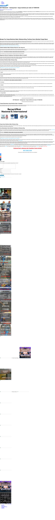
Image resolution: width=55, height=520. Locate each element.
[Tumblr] (27, 159)
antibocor (22, 146)
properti (6, 146)
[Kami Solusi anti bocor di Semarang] (5, 335)
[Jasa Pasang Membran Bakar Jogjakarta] (5, 301)
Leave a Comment (9, 9)
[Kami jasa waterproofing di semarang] (5, 312)
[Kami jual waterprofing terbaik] (5, 177)
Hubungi (38, 146)
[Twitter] (27, 155)
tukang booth (1, 9)
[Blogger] (27, 156)
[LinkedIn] (27, 158)
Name (1, 169)
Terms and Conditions (4, 506)
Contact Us (2, 3)
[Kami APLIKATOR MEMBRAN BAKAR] (5, 278)
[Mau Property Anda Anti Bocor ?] (5, 336)
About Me (2, 2)
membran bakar (20, 140)
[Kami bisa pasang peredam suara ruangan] (5, 380)
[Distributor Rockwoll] (5, 379)
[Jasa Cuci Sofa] (23, 391)
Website (1, 172)
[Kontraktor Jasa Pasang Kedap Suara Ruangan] (5, 503)
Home (2, 1)
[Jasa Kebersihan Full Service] (5, 436)
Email (1, 171)
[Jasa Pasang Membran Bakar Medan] (5, 233)
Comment (1, 168)
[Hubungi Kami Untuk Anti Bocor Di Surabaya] (5, 234)
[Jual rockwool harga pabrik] (5, 391)
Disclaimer (2, 507)
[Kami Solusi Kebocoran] (5, 267)
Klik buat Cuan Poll (2, 176)
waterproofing (53, 129)
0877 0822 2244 (27, 150)
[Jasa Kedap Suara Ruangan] (5, 447)
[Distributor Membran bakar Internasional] (5, 199)
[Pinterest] (27, 157)
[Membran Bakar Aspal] (5, 210)
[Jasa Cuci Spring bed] (5, 414)
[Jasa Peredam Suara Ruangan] (5, 470)
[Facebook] (27, 153)
